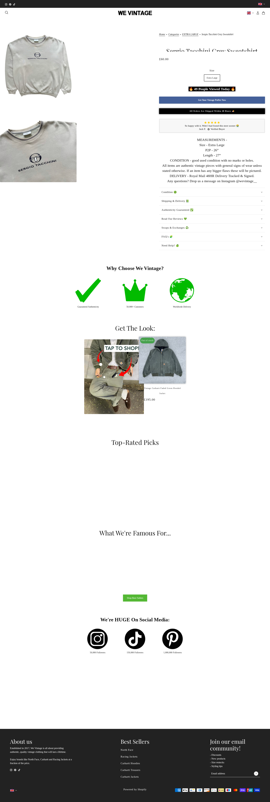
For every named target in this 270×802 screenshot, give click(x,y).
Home (162, 34)
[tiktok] (14, 4)
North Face (127, 750)
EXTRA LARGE (190, 34)
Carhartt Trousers (130, 770)
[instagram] (6, 4)
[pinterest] (10, 4)
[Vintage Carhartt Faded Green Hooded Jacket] (161, 416)
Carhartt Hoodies (130, 763)
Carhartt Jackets (130, 776)
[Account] (257, 13)
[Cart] (263, 13)
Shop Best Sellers (135, 598)
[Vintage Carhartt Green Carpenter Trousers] (164, 416)
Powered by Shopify (135, 789)
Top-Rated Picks (135, 442)
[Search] (6, 12)
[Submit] (256, 773)
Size (212, 70)
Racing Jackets (129, 756)
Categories (173, 34)
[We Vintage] (135, 13)
